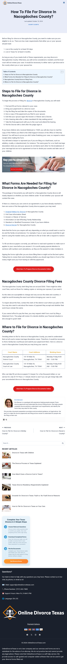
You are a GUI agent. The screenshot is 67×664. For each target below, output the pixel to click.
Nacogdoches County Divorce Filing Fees (18, 79)
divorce (29, 101)
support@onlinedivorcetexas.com (22, 585)
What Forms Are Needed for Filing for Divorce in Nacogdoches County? (29, 77)
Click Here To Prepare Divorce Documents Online (33, 269)
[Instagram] (35, 634)
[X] (31, 634)
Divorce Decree (11, 225)
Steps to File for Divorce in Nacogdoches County (21, 74)
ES (17, 599)
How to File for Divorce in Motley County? (14, 431)
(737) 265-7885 (22, 589)
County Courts (33, 24)
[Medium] (4, 420)
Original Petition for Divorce (15, 212)
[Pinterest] (39, 634)
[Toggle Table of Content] (61, 71)
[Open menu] (64, 2)
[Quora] (6, 420)
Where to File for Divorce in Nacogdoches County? (22, 82)
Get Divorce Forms (16, 561)
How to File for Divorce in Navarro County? (52, 431)
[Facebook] (27, 634)
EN (14, 599)
